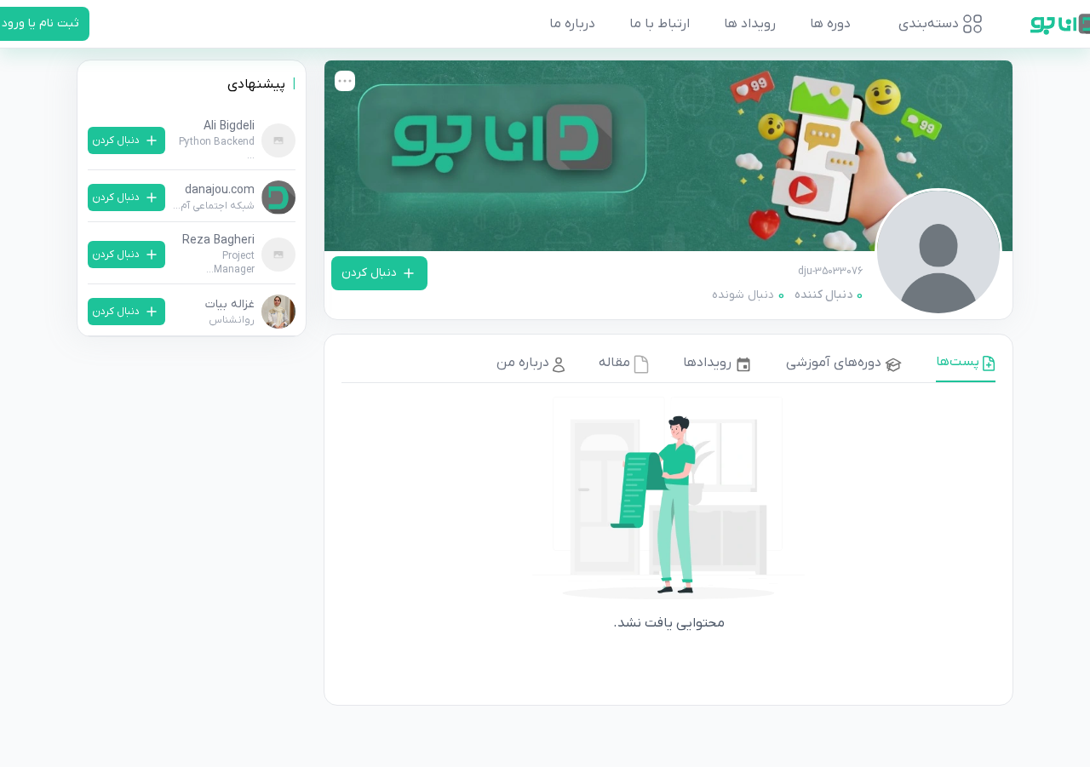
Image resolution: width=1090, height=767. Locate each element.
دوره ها (830, 23)
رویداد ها (750, 23)
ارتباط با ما (659, 23)
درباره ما (572, 23)
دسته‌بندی (928, 23)
